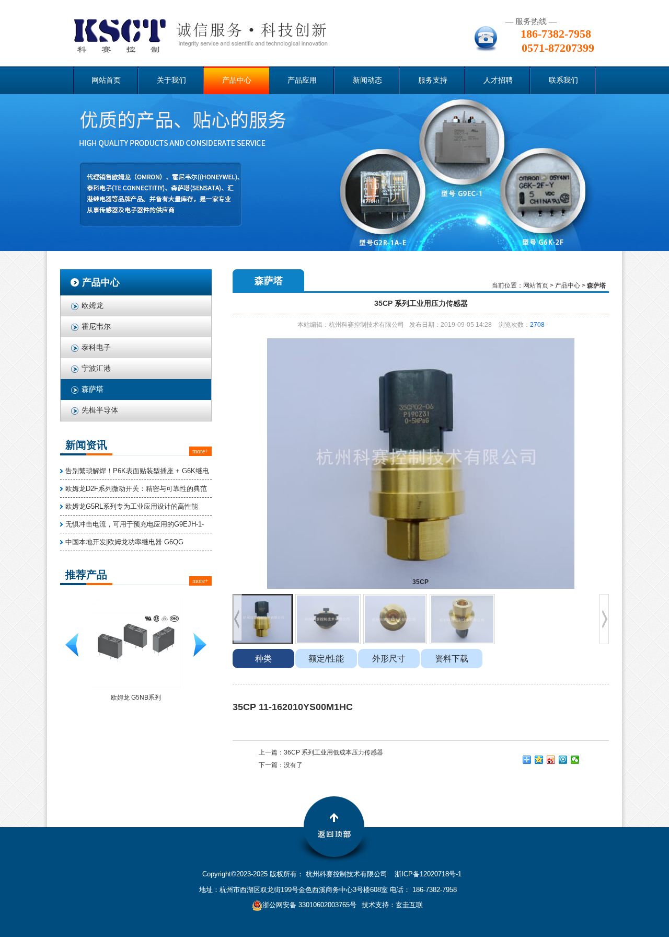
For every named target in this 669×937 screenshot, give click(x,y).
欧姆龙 (92, 306)
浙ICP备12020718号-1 (428, 874)
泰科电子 (96, 347)
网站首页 (106, 80)
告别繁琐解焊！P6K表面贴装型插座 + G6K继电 (137, 471)
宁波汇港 (96, 368)
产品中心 (236, 80)
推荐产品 (86, 574)
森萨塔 (92, 389)
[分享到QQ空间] (539, 760)
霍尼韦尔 (96, 326)
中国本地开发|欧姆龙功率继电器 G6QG (124, 542)
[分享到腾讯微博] (563, 760)
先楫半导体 (100, 410)
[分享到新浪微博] (551, 760)
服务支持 (432, 80)
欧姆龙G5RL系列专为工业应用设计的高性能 (131, 506)
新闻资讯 (86, 445)
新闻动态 (367, 80)
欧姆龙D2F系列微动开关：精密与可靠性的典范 (136, 489)
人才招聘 (498, 80)
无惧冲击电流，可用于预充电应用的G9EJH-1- (134, 524)
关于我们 (171, 80)
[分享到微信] (575, 760)
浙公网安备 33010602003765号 (309, 905)
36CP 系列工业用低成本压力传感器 (333, 752)
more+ (200, 451)
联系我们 (563, 80)
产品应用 (302, 80)
